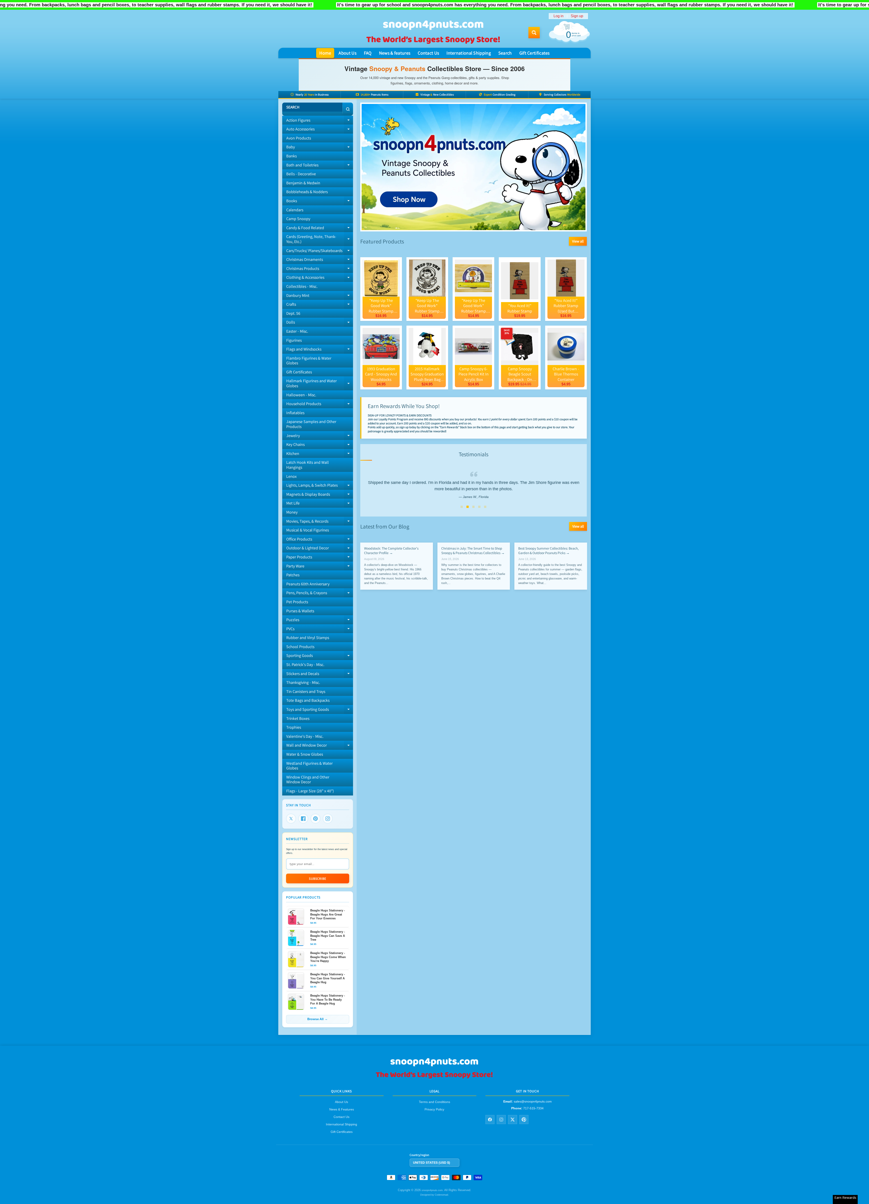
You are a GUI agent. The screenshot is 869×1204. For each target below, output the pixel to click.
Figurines (294, 340)
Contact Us (428, 53)
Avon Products (298, 138)
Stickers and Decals (319, 674)
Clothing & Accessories (319, 278)
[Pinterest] (315, 819)
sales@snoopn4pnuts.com (533, 1101)
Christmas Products (319, 269)
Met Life (319, 504)
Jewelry (319, 436)
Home (325, 53)
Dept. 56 (293, 313)
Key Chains (319, 445)
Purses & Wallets (300, 610)
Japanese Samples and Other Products (311, 424)
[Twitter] (291, 819)
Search (505, 53)
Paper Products (319, 558)
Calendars (294, 209)
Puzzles (319, 620)
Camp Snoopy (298, 218)
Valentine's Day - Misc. (304, 736)
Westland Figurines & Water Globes (309, 766)
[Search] (347, 109)
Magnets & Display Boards (319, 495)
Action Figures (319, 121)
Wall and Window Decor (319, 746)
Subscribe (317, 878)
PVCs (319, 629)
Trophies (293, 727)
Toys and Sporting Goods (319, 710)
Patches (292, 574)
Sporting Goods (319, 656)
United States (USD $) (431, 1162)
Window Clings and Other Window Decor (307, 779)
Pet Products (297, 601)
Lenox (291, 476)
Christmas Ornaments (319, 260)
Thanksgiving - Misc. (303, 682)
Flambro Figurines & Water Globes (308, 361)
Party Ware (319, 567)
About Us (347, 53)
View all (578, 241)
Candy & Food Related (319, 228)
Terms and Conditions (434, 1102)
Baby (319, 147)
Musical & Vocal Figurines (307, 530)
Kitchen (319, 454)
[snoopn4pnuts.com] (432, 32)
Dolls (319, 323)
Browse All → (317, 1019)
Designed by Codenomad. (434, 1194)
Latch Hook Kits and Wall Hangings (307, 465)
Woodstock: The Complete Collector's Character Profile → (391, 550)
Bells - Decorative (301, 173)
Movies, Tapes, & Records (319, 522)
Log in (558, 16)
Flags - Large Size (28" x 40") (310, 790)
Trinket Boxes (297, 718)
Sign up (577, 16)
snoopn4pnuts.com (432, 1190)
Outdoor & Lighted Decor (319, 549)
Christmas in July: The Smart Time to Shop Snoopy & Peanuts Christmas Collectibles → (472, 550)
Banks (291, 156)
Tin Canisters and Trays (305, 691)
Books (319, 201)
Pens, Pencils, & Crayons (319, 593)
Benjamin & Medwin (303, 182)
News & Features (341, 1109)
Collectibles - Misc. (302, 286)
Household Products (319, 404)
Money (292, 512)
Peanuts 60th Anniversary (307, 583)
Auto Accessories (319, 130)
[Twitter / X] (512, 1119)
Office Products (319, 540)
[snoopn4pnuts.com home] (434, 1078)
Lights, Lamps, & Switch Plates (319, 486)
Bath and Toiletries (319, 166)
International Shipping (468, 53)
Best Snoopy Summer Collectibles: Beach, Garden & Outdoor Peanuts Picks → (548, 550)
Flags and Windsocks (319, 350)
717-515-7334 (533, 1108)
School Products (300, 646)
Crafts (319, 305)
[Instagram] (328, 819)
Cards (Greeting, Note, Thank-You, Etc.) (319, 239)
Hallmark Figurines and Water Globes (319, 383)
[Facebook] (303, 819)
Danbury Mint (319, 296)
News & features (395, 53)
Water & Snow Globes (304, 754)
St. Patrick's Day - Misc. (305, 664)
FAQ (368, 53)
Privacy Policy (434, 1109)
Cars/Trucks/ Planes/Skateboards (319, 251)
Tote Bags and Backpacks (307, 700)
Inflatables (295, 412)
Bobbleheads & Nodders (307, 191)
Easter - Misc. (297, 331)
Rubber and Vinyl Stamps (307, 637)
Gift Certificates (534, 53)
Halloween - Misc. (301, 394)
